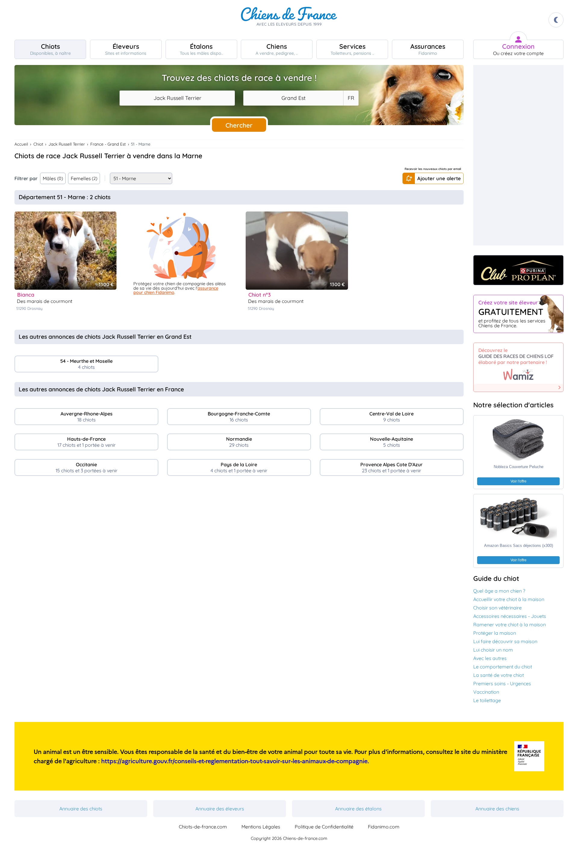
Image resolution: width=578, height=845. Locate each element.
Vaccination (486, 691)
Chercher (239, 125)
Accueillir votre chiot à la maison (508, 599)
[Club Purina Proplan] (518, 270)
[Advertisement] (239, 532)
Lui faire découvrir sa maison (505, 641)
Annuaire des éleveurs (219, 809)
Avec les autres (490, 658)
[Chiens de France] (289, 20)
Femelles (84, 178)
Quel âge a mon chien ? (499, 590)
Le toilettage (487, 700)
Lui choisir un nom (493, 649)
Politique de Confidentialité (324, 827)
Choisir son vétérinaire (497, 607)
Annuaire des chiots (80, 809)
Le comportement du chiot (502, 666)
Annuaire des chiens (497, 809)
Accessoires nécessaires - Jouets (509, 616)
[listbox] (350, 98)
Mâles (53, 178)
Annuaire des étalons (358, 809)
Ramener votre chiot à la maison (509, 624)
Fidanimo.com (383, 827)
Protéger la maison (494, 633)
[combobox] (177, 98)
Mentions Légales (260, 827)
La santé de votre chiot (498, 675)
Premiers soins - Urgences (502, 683)
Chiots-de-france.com (203, 827)
